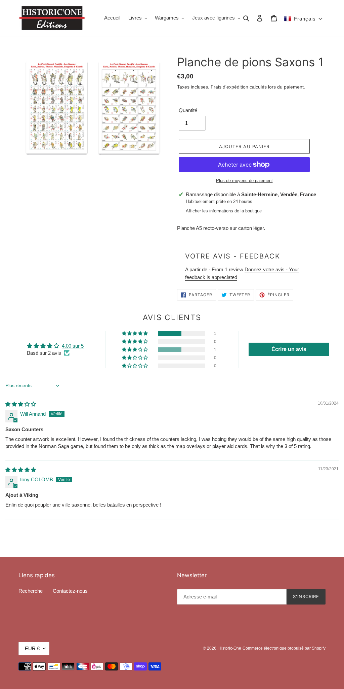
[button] (135, 333)
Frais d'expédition (229, 87)
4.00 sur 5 (73, 346)
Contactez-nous (70, 591)
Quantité (188, 110)
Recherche (30, 591)
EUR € (32, 648)
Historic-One (229, 648)
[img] (20, 404)
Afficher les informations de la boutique (224, 210)
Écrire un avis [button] (288, 349)
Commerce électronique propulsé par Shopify (284, 648)
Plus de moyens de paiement (244, 180)
